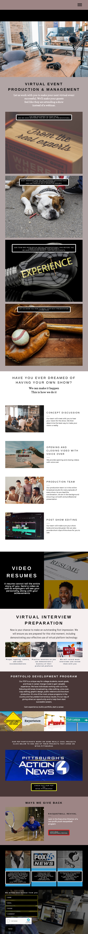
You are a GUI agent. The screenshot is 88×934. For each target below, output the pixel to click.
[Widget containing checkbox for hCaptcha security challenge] (19, 921)
